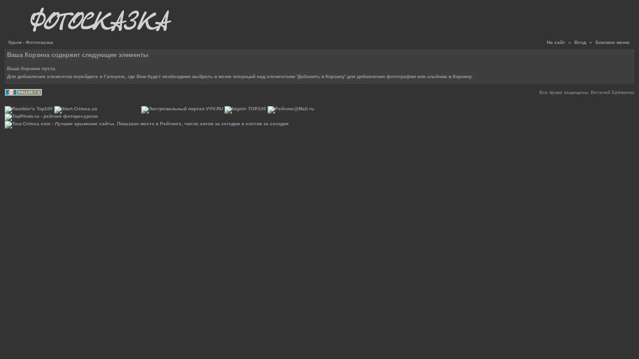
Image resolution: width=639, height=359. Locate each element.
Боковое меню (612, 42)
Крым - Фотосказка (30, 42)
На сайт (556, 42)
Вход (580, 42)
